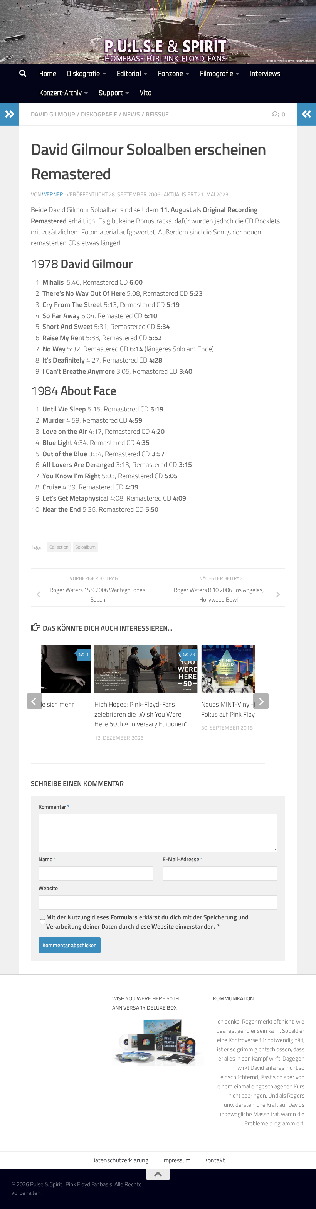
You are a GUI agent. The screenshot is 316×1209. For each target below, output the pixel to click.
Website (48, 888)
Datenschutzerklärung (119, 1160)
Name (47, 859)
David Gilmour (53, 114)
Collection (58, 547)
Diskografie (83, 74)
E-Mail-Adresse (183, 859)
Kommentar (54, 807)
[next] (261, 701)
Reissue (157, 114)
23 (192, 654)
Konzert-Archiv (60, 93)
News (131, 114)
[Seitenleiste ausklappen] (9, 114)
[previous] (34, 701)
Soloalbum (86, 547)
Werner (52, 194)
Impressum (176, 1160)
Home (47, 74)
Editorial (129, 74)
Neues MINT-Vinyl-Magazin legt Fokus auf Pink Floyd (245, 709)
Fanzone (170, 74)
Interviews (265, 74)
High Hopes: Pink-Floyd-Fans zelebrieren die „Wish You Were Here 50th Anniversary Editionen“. (141, 714)
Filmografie (216, 74)
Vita (146, 93)
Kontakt (214, 1160)
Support (111, 93)
